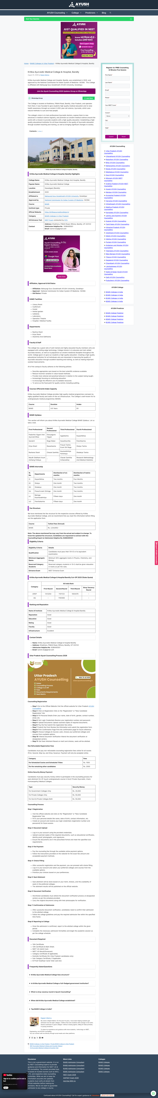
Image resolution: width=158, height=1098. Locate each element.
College (75, 13)
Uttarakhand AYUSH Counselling (118, 156)
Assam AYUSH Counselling (116, 189)
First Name (108, 75)
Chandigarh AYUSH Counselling (117, 263)
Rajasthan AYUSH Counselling (117, 159)
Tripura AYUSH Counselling (116, 257)
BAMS (47, 204)
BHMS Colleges (104, 1065)
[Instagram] (32, 1038)
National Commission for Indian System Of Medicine (64, 200)
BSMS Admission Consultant (73, 1072)
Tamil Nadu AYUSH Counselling (117, 224)
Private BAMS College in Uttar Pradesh (62, 1044)
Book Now (61, 277)
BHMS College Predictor (115, 316)
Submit (111, 136)
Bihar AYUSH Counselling (115, 163)
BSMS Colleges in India (114, 301)
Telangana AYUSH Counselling (117, 251)
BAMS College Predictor (114, 313)
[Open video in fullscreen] (14, 1081)
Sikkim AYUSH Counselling (115, 236)
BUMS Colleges (104, 1068)
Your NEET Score (110, 105)
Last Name (108, 82)
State (107, 128)
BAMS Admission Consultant (73, 1062)
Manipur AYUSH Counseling (116, 192)
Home (26, 63)
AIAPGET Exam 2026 (71, 1078)
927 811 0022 (108, 1095)
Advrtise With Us (69, 1081)
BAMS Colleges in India (114, 292)
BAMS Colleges (104, 1062)
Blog (104, 13)
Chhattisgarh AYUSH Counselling (118, 204)
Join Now (89, 98)
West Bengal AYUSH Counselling (118, 254)
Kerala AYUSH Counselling (115, 169)
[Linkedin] (35, 1038)
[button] (110, 13)
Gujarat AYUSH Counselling (116, 221)
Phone (107, 97)
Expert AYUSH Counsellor (156, 554)
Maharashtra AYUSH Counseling (118, 166)
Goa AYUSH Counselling (115, 175)
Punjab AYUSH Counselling (116, 242)
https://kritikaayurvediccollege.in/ (57, 212)
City (106, 120)
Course (107, 113)
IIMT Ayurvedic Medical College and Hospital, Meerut (46, 1046)
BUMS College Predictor (115, 322)
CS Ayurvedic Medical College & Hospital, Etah (44, 1048)
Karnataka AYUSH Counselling (117, 212)
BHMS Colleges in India (114, 295)
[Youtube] (42, 1038)
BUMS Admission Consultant (73, 1068)
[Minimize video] (27, 1073)
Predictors (90, 13)
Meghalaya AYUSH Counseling (117, 172)
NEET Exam (49, 220)
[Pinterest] (40, 1038)
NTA (66, 220)
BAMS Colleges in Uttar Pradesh (42, 63)
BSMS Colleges (104, 1072)
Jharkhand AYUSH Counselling (117, 233)
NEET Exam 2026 (69, 1075)
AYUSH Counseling (56, 13)
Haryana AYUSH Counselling (116, 201)
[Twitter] (37, 1038)
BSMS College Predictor (114, 319)
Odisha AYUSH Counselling (116, 239)
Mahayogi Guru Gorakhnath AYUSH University (62, 196)
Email (107, 90)
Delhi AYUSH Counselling (115, 277)
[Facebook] (29, 1038)
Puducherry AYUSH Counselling (117, 280)
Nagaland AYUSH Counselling (117, 260)
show (40, 131)
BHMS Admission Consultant (73, 1065)
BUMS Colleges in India (114, 298)
